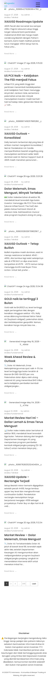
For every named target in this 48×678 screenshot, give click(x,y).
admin (27, 15)
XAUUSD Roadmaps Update (23, 22)
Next (28, 583)
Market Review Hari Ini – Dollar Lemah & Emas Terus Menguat (23, 422)
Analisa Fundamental (13, 71)
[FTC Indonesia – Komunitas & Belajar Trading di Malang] (10, 5)
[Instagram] (17, 627)
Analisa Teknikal (11, 17)
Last (34, 584)
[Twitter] (31, 627)
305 (23, 584)
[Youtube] (24, 627)
